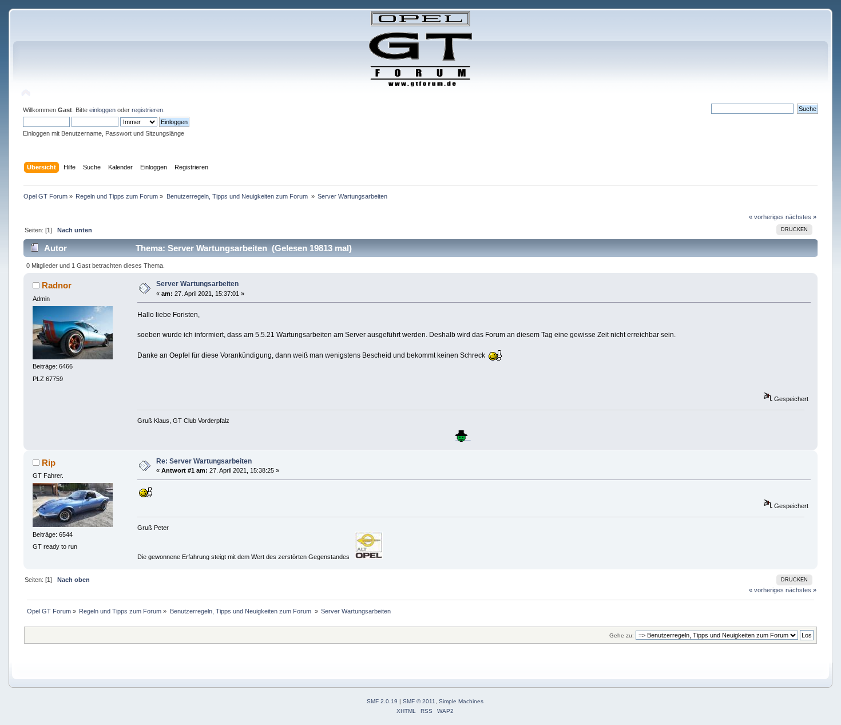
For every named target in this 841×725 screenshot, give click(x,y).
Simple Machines (461, 701)
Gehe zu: (621, 635)
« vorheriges (766, 216)
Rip (48, 463)
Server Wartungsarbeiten (197, 284)
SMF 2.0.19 (382, 701)
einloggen (102, 109)
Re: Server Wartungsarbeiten (204, 461)
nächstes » (801, 216)
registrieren (147, 109)
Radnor (57, 285)
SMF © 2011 (419, 701)
